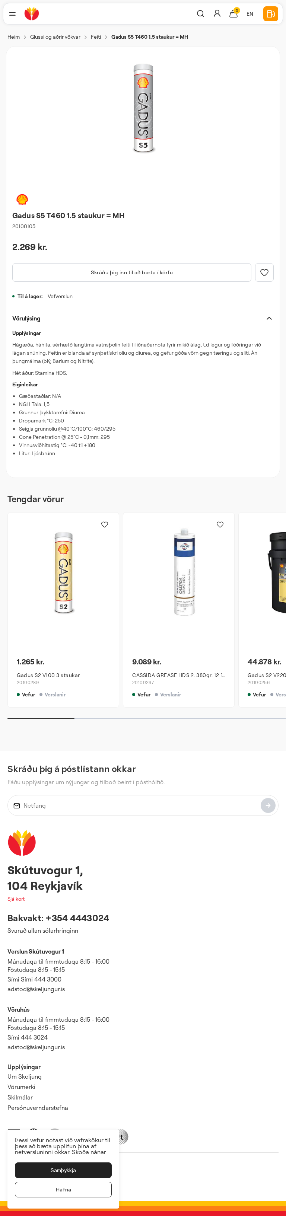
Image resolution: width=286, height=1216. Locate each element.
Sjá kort (16, 899)
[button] (12, 13)
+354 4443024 (77, 917)
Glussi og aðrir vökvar (55, 36)
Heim (13, 36)
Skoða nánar (89, 1152)
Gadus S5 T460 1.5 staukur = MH (149, 36)
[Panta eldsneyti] (270, 13)
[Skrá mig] (268, 805)
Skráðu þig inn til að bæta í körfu (132, 272)
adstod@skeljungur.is (36, 989)
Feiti (96, 36)
